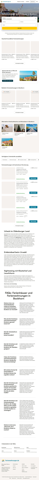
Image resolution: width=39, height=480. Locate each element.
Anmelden (27, 1)
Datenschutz (14, 478)
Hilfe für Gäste (24, 465)
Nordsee (5, 235)
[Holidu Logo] (6, 2)
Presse (23, 469)
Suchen (19, 28)
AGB (10, 478)
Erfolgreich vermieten (20, 1)
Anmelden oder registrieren (7, 80)
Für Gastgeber (33, 465)
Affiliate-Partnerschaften (24, 471)
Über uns (14, 467)
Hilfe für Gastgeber (25, 467)
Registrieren (33, 1)
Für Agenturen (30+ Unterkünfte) (34, 468)
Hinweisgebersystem (26, 478)
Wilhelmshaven (18, 237)
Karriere (14, 465)
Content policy (19, 478)
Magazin (14, 469)
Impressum (34, 476)
